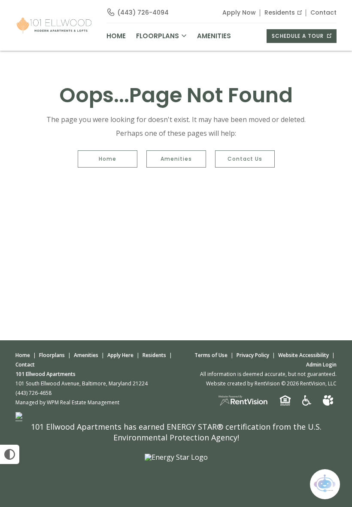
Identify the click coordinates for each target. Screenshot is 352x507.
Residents (279, 12)
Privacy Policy (253, 355)
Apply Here (120, 355)
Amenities (176, 158)
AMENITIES (214, 35)
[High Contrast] (9, 454)
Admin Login (321, 364)
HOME (116, 35)
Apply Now (239, 12)
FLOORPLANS (157, 35)
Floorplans (52, 355)
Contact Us (245, 158)
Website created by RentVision (243, 383)
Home (107, 158)
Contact (323, 12)
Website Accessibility (303, 355)
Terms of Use (211, 355)
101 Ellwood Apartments (45, 374)
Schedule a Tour (298, 36)
